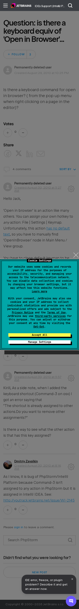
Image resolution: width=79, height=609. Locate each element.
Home (21, 5)
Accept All (39, 335)
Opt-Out (38, 326)
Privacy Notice (22, 312)
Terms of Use (56, 312)
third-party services (50, 316)
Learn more (39, 291)
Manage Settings (39, 342)
